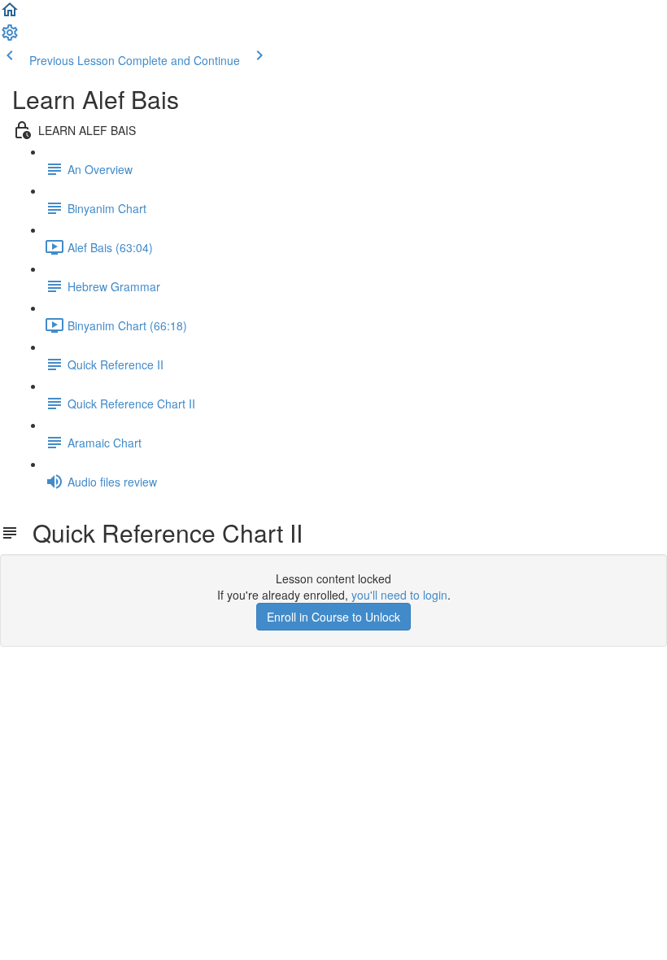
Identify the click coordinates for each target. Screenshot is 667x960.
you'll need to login (399, 595)
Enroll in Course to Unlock (333, 617)
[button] (10, 15)
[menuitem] (10, 37)
